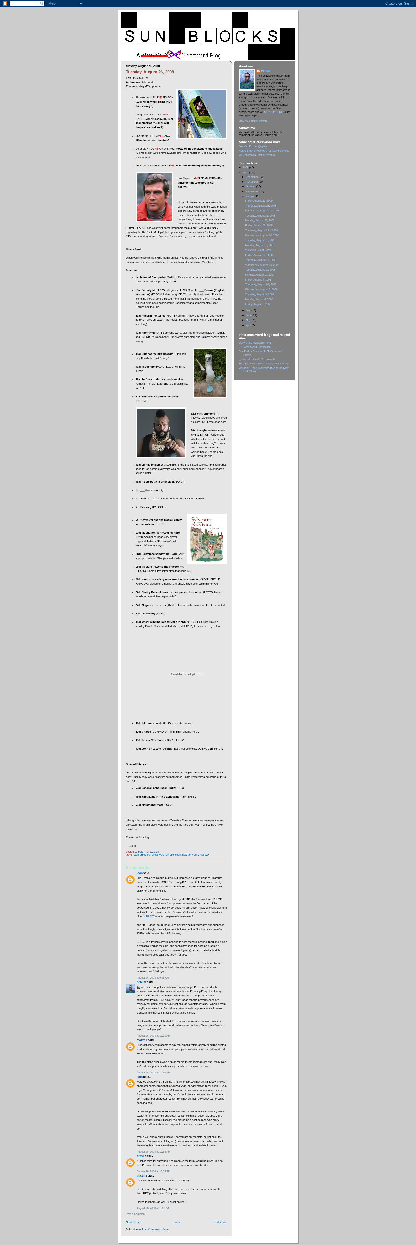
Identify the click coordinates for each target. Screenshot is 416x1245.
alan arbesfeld (142, 854)
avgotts (142, 1040)
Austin (141, 1175)
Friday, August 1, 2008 (258, 304)
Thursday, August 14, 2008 (260, 259)
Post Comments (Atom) (155, 1229)
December (252, 176)
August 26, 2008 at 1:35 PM (153, 1208)
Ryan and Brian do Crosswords (257, 359)
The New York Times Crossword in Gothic (263, 363)
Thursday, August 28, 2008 (260, 205)
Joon (140, 873)
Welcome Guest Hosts (258, 250)
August (250, 196)
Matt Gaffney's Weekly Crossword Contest (264, 150)
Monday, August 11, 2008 (259, 274)
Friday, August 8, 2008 (258, 279)
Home (177, 1222)
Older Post (220, 1222)
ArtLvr (140, 1156)
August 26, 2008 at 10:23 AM (153, 1035)
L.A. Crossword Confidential (255, 346)
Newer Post (133, 1222)
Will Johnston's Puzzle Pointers (257, 154)
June (249, 315)
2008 (246, 172)
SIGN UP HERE (273, 111)
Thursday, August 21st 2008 (261, 230)
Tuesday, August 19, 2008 (260, 240)
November (252, 181)
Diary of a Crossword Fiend (255, 342)
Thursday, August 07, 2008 (260, 284)
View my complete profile (253, 120)
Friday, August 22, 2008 (259, 225)
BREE (149, 916)
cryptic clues (173, 854)
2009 (246, 167)
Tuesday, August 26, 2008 (260, 215)
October (251, 186)
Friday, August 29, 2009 (259, 200)
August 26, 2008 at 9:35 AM (153, 977)
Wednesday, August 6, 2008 (261, 289)
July (248, 310)
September (252, 191)
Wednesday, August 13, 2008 (262, 264)
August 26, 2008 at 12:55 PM (153, 1171)
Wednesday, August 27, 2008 (262, 210)
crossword (158, 854)
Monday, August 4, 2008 (259, 299)
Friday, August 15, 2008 (259, 255)
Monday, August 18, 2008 (259, 245)
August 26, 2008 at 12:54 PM (153, 1151)
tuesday (204, 854)
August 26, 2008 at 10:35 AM (153, 1072)
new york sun (190, 854)
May (249, 320)
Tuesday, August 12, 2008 (260, 269)
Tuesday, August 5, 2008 (259, 294)
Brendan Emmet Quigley (253, 146)
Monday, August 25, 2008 (259, 220)
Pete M (141, 982)
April (249, 325)
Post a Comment (135, 1214)
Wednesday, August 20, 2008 (262, 235)
